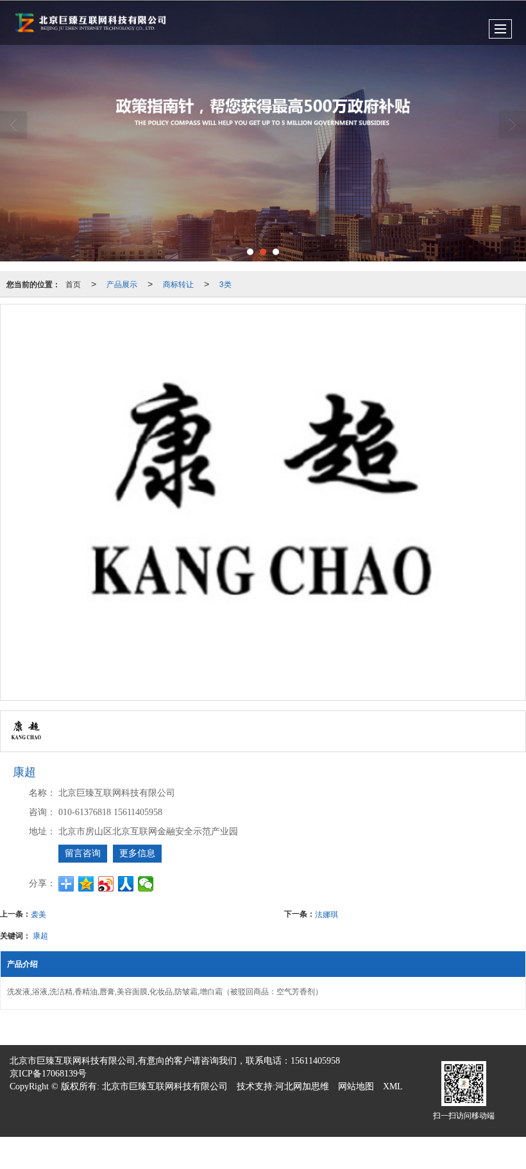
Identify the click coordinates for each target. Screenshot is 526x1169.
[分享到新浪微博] (106, 884)
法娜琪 (326, 913)
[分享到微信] (146, 884)
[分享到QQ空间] (86, 884)
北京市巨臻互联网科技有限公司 (165, 1086)
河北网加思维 (302, 1086)
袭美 (38, 913)
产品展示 (121, 283)
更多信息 (137, 853)
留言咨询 (83, 853)
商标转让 (178, 283)
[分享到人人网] (126, 884)
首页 (73, 283)
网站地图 (356, 1086)
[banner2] (263, 131)
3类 (225, 283)
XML (393, 1086)
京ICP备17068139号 (48, 1073)
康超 (40, 934)
